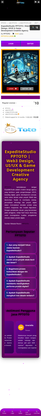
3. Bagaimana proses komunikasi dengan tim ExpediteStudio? (17, 271)
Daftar (20, 413)
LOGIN (10, 43)
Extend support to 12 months (21, 117)
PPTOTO (3, 23)
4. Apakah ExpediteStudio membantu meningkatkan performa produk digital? (18, 283)
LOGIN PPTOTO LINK (25, 23)
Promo (4, 413)
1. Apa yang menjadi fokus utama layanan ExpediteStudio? (18, 248)
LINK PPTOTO (13, 23)
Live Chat (37, 413)
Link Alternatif (28, 413)
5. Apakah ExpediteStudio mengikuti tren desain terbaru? (20, 294)
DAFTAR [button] (25, 89)
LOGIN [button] (11, 89)
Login (12, 413)
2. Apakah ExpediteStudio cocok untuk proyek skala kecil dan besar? (20, 259)
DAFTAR (30, 43)
